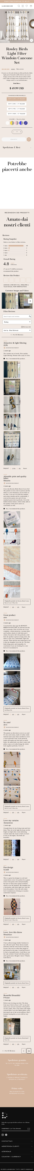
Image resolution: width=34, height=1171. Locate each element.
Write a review (20, 69)
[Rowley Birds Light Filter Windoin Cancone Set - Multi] (4, 201)
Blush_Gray (17, 123)
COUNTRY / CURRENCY (11, 1157)
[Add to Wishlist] (29, 139)
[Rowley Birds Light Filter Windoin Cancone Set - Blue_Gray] (11, 201)
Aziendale (6, 1151)
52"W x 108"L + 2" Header (16, 113)
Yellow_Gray (12, 123)
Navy (26, 123)
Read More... (17, 83)
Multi (7, 123)
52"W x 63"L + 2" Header (16, 99)
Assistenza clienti (10, 1146)
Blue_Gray (21, 123)
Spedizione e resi (11, 148)
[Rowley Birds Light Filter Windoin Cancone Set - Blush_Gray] (8, 201)
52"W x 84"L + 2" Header (16, 104)
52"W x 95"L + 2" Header (16, 109)
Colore (17, 119)
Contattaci (7, 1141)
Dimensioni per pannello (17, 95)
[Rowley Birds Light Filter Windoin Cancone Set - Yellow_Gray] (6, 201)
